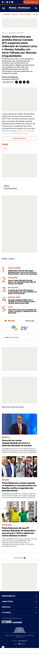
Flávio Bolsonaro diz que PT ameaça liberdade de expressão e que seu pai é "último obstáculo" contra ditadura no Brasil (18, 532)
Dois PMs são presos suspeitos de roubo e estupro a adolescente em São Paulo (22, 311)
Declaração (7, 525)
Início (4, 33)
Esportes (15, 14)
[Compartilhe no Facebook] (16, 82)
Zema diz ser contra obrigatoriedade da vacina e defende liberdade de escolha (17, 443)
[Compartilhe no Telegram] (28, 82)
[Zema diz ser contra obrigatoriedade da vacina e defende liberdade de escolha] (19, 424)
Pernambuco (7, 14)
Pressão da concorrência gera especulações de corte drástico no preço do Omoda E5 (22, 291)
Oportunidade (14, 268)
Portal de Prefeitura (10, 77)
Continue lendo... (19, 138)
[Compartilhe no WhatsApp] (24, 82)
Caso (10, 307)
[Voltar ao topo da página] (19, 630)
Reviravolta (13, 287)
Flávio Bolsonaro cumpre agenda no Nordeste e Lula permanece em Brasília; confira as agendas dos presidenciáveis (19, 487)
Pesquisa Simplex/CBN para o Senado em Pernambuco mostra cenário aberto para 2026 (21, 301)
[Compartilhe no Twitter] (20, 82)
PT (5, 149)
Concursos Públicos (25, 14)
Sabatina (6, 437)
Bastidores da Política (16, 33)
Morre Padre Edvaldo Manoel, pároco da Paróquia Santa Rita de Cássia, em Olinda (22, 282)
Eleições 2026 (14, 297)
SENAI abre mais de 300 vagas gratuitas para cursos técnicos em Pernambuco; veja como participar (22, 272)
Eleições (5, 480)
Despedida (13, 278)
